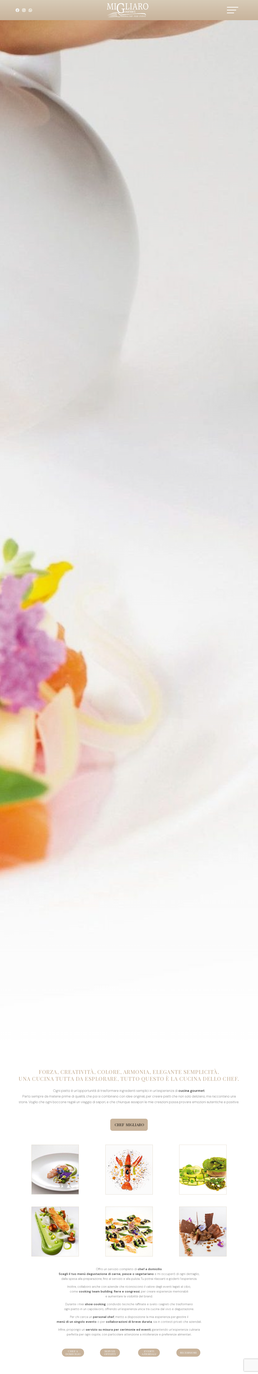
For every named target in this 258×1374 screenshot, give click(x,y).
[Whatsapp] (30, 10)
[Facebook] (17, 10)
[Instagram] (24, 10)
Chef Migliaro (129, 1124)
